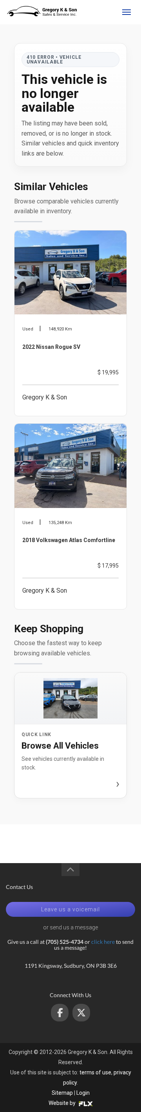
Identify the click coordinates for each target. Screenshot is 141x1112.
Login (83, 1093)
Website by (63, 1103)
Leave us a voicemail (70, 909)
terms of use (95, 1072)
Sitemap (62, 1093)
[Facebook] (60, 1012)
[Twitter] (81, 1012)
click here (103, 941)
